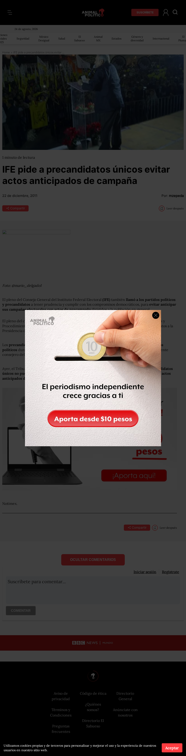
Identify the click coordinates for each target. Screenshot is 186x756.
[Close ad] (155, 315)
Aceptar (172, 748)
